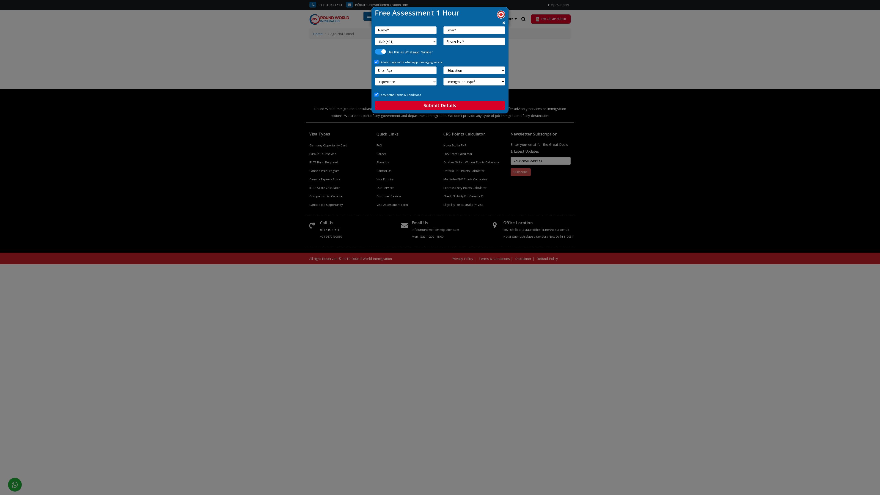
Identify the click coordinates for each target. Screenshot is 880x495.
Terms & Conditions (408, 95)
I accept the (400, 95)
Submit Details (440, 105)
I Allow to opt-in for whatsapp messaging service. (411, 62)
